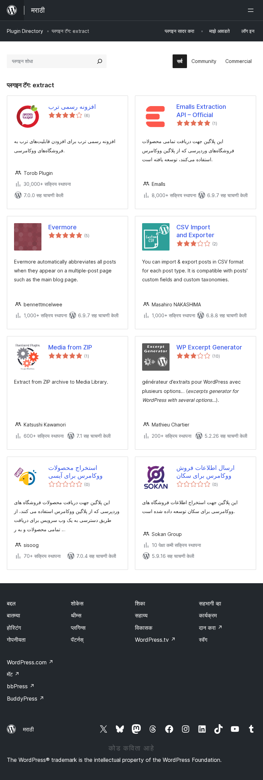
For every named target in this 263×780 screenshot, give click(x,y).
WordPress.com (30, 662)
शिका (140, 603)
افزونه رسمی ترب (72, 106)
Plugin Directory (25, 31)
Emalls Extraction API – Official (201, 110)
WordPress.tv (155, 639)
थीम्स (76, 615)
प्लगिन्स (78, 627)
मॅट (13, 674)
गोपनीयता (16, 639)
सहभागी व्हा (210, 603)
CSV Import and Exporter (195, 231)
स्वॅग (203, 639)
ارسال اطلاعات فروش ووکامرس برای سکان (205, 471)
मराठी (28, 729)
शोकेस (77, 603)
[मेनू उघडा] (252, 10)
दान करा (211, 627)
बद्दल (11, 603)
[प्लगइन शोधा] (100, 61)
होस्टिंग (14, 627)
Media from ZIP (70, 347)
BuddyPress (25, 698)
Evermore (62, 227)
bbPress (21, 686)
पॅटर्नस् (77, 639)
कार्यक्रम (208, 615)
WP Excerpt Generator (209, 347)
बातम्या (13, 615)
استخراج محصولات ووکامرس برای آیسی (75, 471)
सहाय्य (141, 615)
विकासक (143, 627)
